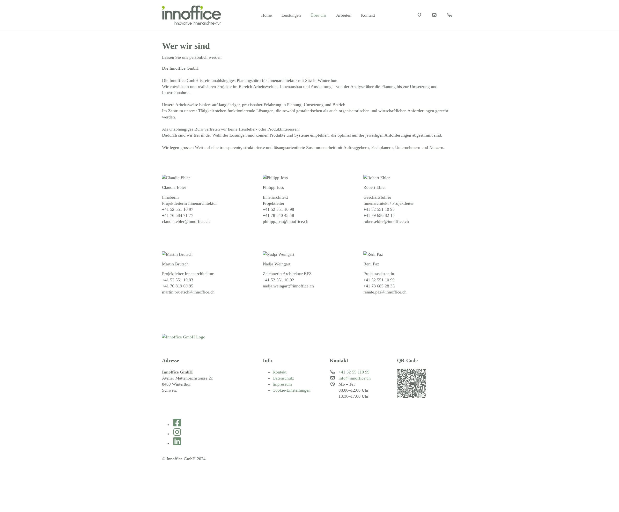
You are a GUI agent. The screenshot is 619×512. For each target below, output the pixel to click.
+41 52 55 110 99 (354, 372)
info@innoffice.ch (355, 378)
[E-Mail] (434, 15)
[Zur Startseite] (191, 15)
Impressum (282, 384)
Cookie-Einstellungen (291, 390)
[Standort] (419, 15)
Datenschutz (283, 378)
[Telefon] (449, 15)
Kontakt (280, 372)
